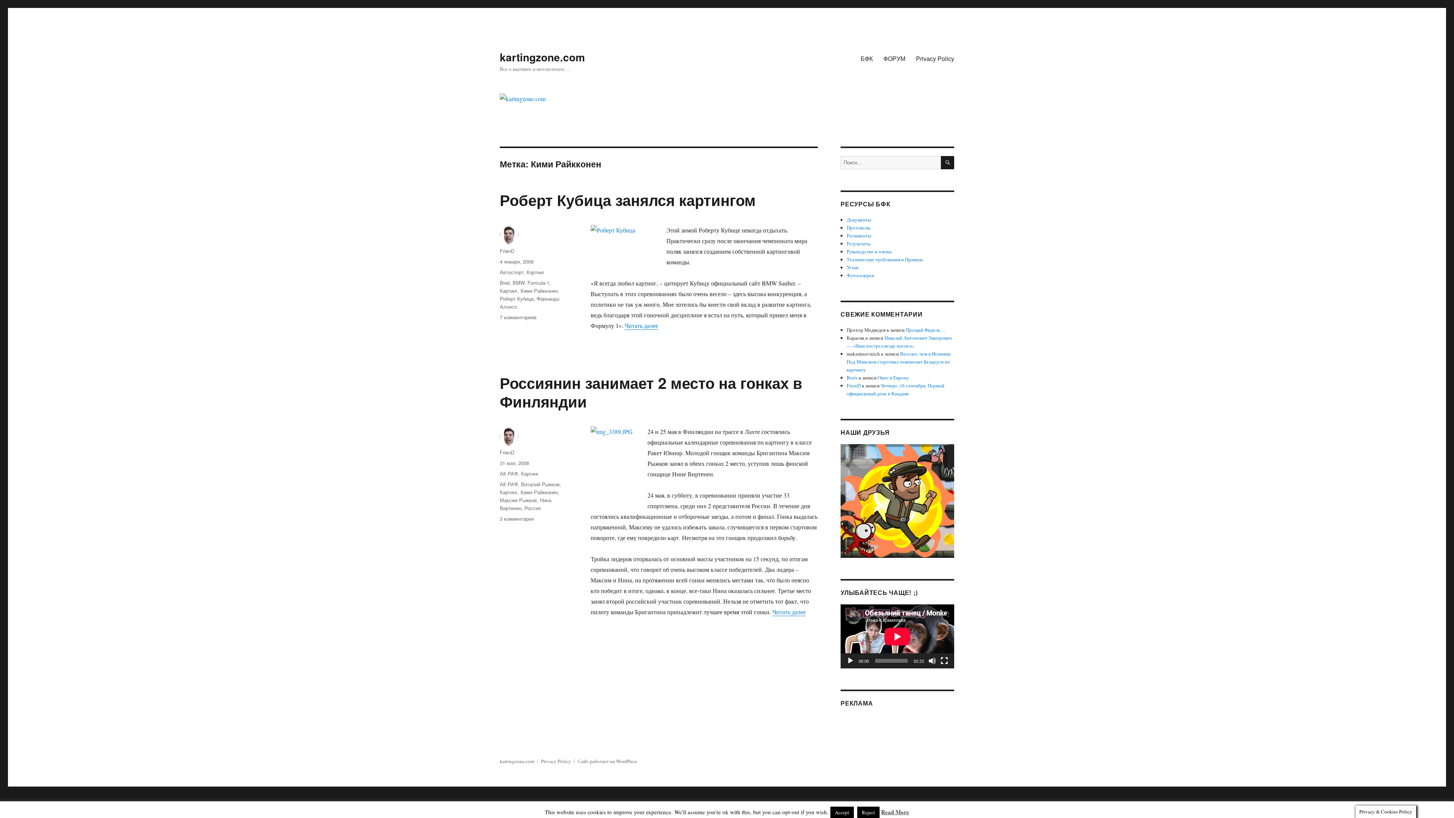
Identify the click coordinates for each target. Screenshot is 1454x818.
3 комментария (517, 518)
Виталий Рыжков (540, 484)
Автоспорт (512, 272)
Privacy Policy (935, 58)
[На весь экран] (944, 661)
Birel (505, 282)
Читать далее (641, 325)
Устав (852, 267)
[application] (897, 636)
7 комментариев (518, 317)
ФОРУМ (894, 58)
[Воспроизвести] (850, 661)
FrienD (507, 250)
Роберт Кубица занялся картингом (628, 200)
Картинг (535, 272)
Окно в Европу (893, 377)
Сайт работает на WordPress (607, 761)
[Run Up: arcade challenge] (897, 500)
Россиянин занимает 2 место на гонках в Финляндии (651, 392)
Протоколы (859, 227)
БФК (867, 58)
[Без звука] (932, 661)
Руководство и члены (869, 251)
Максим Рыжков (518, 500)
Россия (532, 508)
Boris (852, 377)
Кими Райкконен (539, 290)
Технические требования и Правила (885, 259)
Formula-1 (538, 282)
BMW (518, 282)
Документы (859, 219)
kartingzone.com (542, 57)
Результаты (859, 243)
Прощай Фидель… (925, 329)
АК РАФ (509, 473)
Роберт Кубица (517, 298)
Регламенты (859, 235)
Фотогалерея (860, 275)
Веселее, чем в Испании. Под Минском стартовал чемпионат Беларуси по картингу (899, 361)
